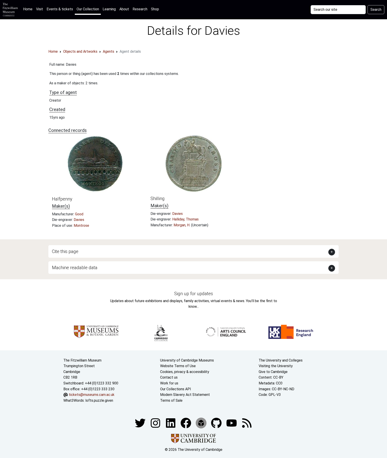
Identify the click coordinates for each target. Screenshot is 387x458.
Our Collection (88, 9)
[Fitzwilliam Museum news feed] (247, 423)
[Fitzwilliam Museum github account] (216, 423)
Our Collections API (175, 389)
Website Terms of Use (178, 366)
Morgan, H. (182, 225)
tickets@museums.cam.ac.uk (91, 395)
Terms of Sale (171, 400)
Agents (108, 51)
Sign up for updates (193, 293)
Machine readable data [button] (74, 267)
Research (140, 9)
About (124, 9)
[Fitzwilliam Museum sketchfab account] (201, 423)
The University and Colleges (281, 360)
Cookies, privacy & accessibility (184, 372)
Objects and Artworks (80, 51)
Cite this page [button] (65, 251)
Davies (79, 220)
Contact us (169, 377)
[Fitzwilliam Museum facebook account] (171, 423)
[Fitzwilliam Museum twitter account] (140, 423)
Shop (155, 9)
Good (79, 214)
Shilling (157, 198)
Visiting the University (276, 366)
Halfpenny (62, 199)
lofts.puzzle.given (99, 400)
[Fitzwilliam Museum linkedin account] (186, 423)
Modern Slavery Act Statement (185, 395)
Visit (39, 9)
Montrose (81, 225)
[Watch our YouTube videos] (232, 423)
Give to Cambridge (273, 372)
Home (28, 9)
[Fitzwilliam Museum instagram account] (155, 423)
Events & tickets (60, 9)
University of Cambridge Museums (187, 360)
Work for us (169, 383)
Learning (109, 9)
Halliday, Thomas (185, 219)
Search (375, 9)
